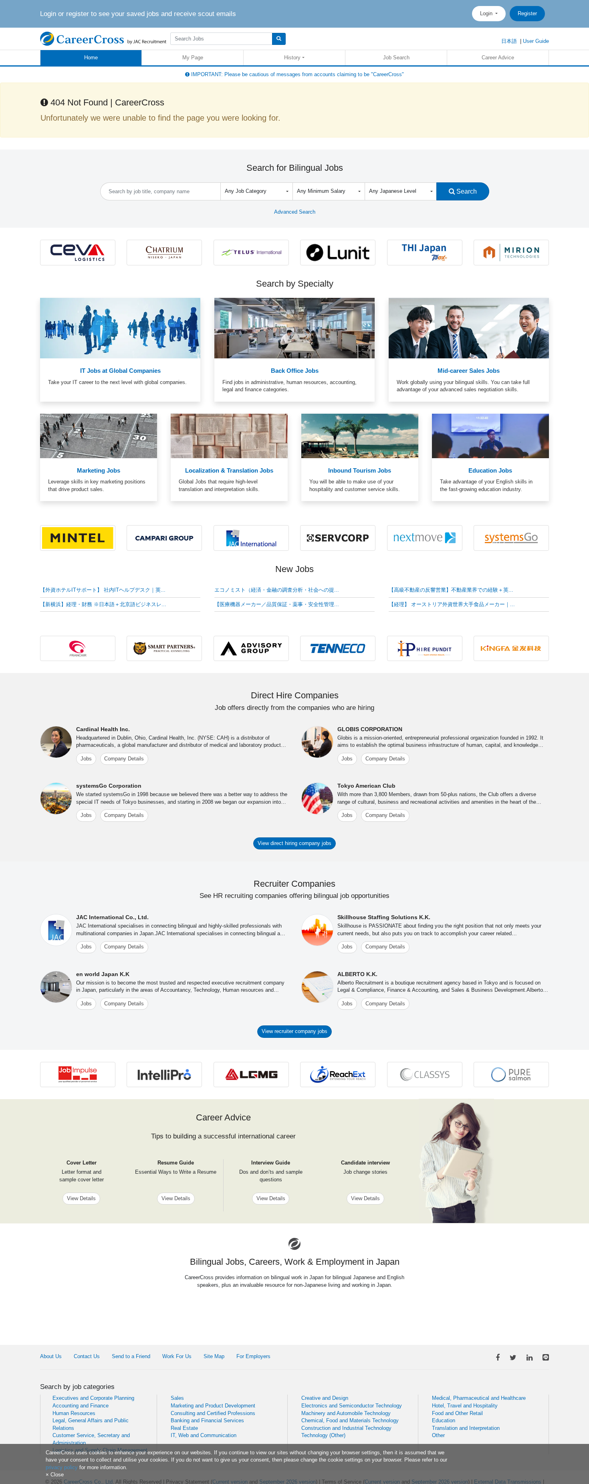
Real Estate (184, 1428)
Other (438, 1435)
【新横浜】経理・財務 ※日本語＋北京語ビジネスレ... (103, 604)
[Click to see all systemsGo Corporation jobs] (511, 537)
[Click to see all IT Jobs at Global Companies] (120, 328)
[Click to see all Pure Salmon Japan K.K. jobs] (511, 1074)
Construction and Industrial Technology (346, 1428)
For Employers (253, 1356)
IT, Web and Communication (203, 1435)
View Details (81, 1198)
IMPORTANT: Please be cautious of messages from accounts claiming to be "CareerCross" (297, 74)
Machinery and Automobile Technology (346, 1413)
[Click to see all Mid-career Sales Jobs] (469, 328)
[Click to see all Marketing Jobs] (98, 436)
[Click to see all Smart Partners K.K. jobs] (164, 648)
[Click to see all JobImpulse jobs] (77, 1074)
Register (527, 13)
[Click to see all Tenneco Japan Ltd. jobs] (337, 648)
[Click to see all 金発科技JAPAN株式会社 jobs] (511, 648)
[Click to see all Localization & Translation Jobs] (229, 436)
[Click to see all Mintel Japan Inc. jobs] (77, 537)
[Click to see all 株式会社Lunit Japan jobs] (337, 252)
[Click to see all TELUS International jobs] (251, 252)
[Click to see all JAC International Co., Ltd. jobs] (251, 537)
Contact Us (87, 1356)
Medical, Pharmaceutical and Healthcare (479, 1398)
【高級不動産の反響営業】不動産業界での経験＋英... (451, 590)
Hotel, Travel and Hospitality (465, 1406)
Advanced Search (294, 212)
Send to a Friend (131, 1356)
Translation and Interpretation (466, 1428)
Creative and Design (324, 1398)
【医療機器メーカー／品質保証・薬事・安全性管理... (276, 604)
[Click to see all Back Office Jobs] (294, 328)
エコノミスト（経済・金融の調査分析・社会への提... (276, 590)
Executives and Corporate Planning (93, 1398)
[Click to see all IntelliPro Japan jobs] (164, 1074)
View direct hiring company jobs (294, 843)
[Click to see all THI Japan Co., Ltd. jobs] (424, 252)
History (292, 58)
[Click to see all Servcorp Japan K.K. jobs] (337, 537)
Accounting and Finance (80, 1406)
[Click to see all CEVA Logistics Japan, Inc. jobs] (77, 252)
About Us (51, 1356)
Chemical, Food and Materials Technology (350, 1420)
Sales (177, 1398)
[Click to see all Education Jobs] (490, 436)
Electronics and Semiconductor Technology (351, 1406)
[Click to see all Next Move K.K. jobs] (424, 537)
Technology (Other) (323, 1435)
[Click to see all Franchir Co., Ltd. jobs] (77, 648)
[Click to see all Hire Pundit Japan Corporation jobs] (424, 648)
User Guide (536, 41)
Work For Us (177, 1356)
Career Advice (498, 58)
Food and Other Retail (457, 1413)
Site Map (214, 1356)
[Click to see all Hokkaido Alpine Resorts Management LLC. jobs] (164, 252)
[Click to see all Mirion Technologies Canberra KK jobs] (511, 252)
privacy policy (62, 1467)
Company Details (124, 759)
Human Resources (73, 1413)
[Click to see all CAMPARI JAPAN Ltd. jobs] (164, 537)
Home (91, 58)
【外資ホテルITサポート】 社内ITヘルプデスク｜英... (102, 590)
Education (443, 1420)
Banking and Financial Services (207, 1420)
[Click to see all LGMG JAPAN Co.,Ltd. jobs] (251, 1074)
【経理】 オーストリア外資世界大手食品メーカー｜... (452, 604)
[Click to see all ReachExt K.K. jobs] (337, 1074)
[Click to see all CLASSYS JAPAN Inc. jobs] (424, 1074)
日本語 (509, 41)
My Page (192, 58)
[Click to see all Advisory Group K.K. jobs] (251, 648)
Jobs (86, 759)
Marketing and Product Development (213, 1406)
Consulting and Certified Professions (213, 1413)
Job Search (396, 58)
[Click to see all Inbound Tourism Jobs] (359, 436)
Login (487, 13)
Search (466, 191)
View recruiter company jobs (294, 1031)
